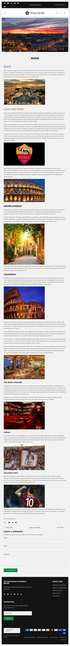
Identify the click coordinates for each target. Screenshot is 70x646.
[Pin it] (16, 522)
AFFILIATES (56, 596)
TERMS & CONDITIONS (59, 588)
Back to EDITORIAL (35, 528)
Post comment (10, 570)
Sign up (8, 618)
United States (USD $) (60, 5)
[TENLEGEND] (35, 13)
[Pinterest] (18, 3)
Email (5, 546)
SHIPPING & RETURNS (59, 585)
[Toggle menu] (6, 13)
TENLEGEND (11, 635)
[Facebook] (8, 3)
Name (5, 538)
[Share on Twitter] (12, 522)
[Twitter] (4, 3)
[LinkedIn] (4, 6)
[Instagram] (11, 3)
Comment (6, 554)
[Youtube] (14, 3)
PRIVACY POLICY (58, 590)
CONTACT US (57, 593)
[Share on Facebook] (9, 522)
